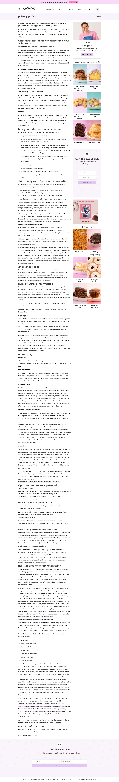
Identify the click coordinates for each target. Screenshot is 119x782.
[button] (19, 9)
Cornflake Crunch (79, 251)
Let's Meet (87, 54)
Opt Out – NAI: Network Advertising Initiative (34, 703)
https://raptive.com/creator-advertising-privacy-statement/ (39, 481)
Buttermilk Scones (94, 143)
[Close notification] (116, 2)
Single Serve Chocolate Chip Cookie (79, 116)
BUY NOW (74, 2)
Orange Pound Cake (94, 87)
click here (58, 723)
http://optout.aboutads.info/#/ (29, 706)
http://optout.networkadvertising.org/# (56, 706)
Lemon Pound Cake (79, 280)
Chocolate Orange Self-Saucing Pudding (94, 253)
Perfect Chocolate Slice (79, 306)
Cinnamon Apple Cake (94, 115)
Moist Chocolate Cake (79, 143)
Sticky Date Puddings (94, 306)
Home (99, 16)
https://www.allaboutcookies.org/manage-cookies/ (35, 619)
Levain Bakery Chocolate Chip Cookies (79, 88)
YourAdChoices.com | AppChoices (52, 711)
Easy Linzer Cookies (94, 280)
